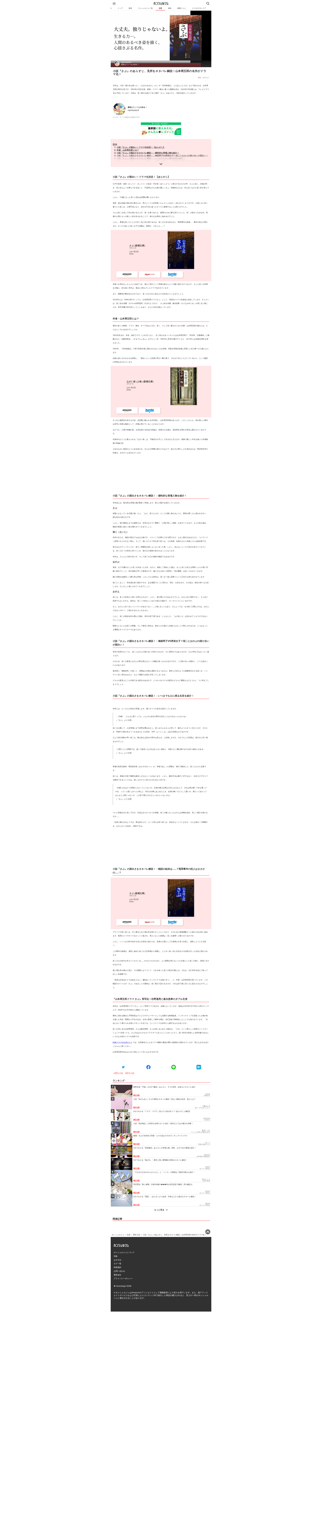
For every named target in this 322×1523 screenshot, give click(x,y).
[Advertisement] (161, 472)
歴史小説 (136, 1235)
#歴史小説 (118, 1073)
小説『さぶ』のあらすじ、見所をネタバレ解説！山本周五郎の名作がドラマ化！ (174, 1235)
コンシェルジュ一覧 (145, 8)
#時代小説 (129, 1073)
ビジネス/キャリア (199, 8)
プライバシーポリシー (123, 1278)
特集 (115, 1256)
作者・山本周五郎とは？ (128, 150)
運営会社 (117, 1275)
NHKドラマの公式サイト (122, 1042)
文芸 (160, 8)
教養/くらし (181, 8)
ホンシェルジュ (118, 1235)
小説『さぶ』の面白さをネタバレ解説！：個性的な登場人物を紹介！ (148, 153)
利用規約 (117, 1267)
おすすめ (117, 1260)
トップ (120, 8)
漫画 (169, 8)
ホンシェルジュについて (124, 1252)
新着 (130, 8)
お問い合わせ (119, 1271)
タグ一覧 (117, 1263)
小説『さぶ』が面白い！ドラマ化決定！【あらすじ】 (141, 147)
